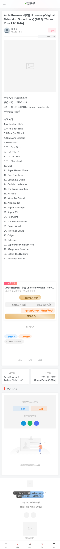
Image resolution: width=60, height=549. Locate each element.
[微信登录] (30, 423)
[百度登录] (36, 423)
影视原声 (12, 336)
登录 (22, 408)
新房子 (14, 29)
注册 (41, 408)
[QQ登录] (23, 423)
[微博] (33, 515)
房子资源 (26, 336)
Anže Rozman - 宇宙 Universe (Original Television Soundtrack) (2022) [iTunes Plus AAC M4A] (29, 19)
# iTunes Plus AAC (14, 341)
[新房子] (30, 483)
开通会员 (31, 316)
